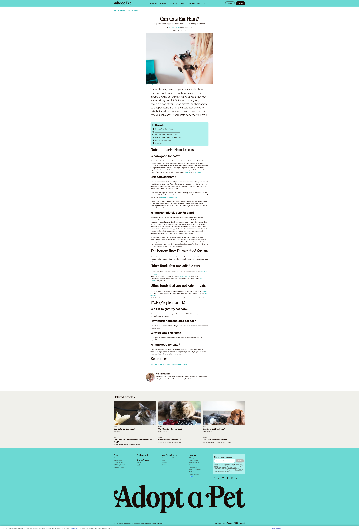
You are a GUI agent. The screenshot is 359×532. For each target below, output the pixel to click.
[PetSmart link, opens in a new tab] (227, 523)
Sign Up (240, 3)
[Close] (356, 529)
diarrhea (188, 172)
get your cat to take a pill (169, 197)
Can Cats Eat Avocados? (169, 440)
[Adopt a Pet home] (122, 3)
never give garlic (169, 298)
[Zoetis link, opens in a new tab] (242, 523)
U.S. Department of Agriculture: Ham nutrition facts (169, 364)
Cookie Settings (157, 523)
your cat (205, 291)
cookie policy (75, 528)
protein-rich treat (184, 276)
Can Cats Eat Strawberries (215, 440)
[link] (174, 3)
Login (230, 3)
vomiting (197, 172)
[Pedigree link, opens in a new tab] (236, 523)
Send (240, 460)
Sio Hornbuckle (174, 27)
